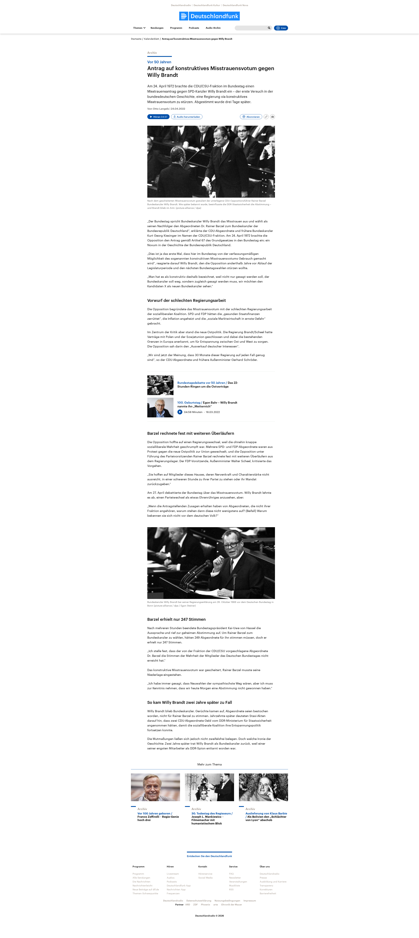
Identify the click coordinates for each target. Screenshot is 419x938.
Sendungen (157, 28)
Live (283, 28)
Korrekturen (266, 889)
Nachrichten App (176, 889)
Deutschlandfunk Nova (235, 5)
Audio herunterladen (188, 116)
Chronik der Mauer (231, 904)
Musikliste (234, 885)
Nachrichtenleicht (142, 885)
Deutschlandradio (181, 5)
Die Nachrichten (141, 881)
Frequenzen (173, 893)
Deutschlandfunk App (179, 885)
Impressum (250, 900)
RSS (231, 889)
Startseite (136, 38)
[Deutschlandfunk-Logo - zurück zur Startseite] (209, 16)
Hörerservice (205, 873)
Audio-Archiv (213, 28)
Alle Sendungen (141, 877)
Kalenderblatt (151, 38)
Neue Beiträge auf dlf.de (146, 889)
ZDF (195, 904)
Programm (176, 28)
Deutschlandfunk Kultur (207, 5)
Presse (263, 877)
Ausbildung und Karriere (273, 881)
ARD (187, 904)
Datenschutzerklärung (198, 900)
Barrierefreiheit (268, 893)
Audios (170, 877)
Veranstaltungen (238, 881)
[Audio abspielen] (179, 412)
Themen (137, 28)
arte (215, 904)
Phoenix (205, 904)
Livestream (173, 873)
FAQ (231, 873)
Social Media (205, 877)
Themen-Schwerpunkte (145, 893)
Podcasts (194, 28)
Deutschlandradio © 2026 (209, 915)
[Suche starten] (269, 28)
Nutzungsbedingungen (227, 900)
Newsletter (235, 877)
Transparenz (266, 885)
